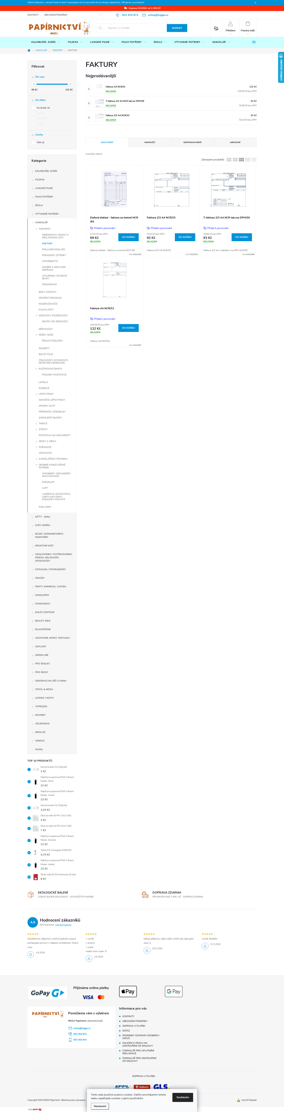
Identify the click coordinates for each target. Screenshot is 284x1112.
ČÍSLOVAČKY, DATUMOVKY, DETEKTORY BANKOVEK (53, 362)
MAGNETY (44, 348)
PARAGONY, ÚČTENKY (54, 255)
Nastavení (100, 1106)
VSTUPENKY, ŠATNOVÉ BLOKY (54, 277)
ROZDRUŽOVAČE (48, 303)
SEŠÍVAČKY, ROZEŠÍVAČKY (53, 315)
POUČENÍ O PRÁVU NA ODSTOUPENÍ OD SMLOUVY (137, 1044)
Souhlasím (183, 1097)
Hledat (177, 28)
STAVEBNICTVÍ (50, 261)
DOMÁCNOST (42, 603)
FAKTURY (47, 243)
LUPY (45, 488)
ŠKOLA (39, 205)
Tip (39, 123)
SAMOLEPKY (42, 595)
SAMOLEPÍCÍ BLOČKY (50, 417)
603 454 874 (80, 1034)
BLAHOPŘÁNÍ (42, 629)
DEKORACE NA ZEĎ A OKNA (50, 680)
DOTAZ (126, 1030)
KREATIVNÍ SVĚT (44, 545)
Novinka (42, 118)
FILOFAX (39, 179)
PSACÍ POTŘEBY (44, 196)
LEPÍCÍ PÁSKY (46, 394)
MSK (40, 142)
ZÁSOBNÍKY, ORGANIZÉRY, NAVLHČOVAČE (56, 475)
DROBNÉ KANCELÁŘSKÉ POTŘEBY (52, 466)
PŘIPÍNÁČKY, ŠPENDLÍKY (52, 411)
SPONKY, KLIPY (47, 405)
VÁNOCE (40, 740)
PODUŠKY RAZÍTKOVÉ (54, 374)
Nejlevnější (107, 142)
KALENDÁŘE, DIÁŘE (46, 171)
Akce (40, 113)
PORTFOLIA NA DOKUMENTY (55, 435)
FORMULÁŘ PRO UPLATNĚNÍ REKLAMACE (138, 1052)
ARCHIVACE (45, 453)
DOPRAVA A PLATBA (133, 1025)
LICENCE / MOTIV (44, 697)
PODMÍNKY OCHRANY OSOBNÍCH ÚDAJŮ (140, 1037)
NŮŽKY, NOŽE (46, 334)
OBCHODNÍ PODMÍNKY (56, 15)
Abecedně (235, 142)
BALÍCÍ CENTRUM (44, 612)
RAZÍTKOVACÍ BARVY (50, 368)
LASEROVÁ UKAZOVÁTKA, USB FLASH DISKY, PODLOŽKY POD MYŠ (56, 496)
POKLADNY (45, 507)
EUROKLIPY (48, 482)
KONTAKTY (33, 15)
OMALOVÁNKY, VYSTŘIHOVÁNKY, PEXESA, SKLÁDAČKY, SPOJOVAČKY (53, 557)
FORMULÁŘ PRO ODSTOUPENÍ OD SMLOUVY (139, 1060)
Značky (39, 749)
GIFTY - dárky (42, 516)
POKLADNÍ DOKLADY (53, 249)
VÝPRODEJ (41, 706)
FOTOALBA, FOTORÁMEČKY (50, 569)
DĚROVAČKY (46, 329)
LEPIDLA (43, 382)
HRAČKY (40, 578)
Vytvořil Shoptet (249, 1100)
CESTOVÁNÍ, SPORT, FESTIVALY (52, 638)
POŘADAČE (45, 447)
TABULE (43, 423)
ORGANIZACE (49, 284)
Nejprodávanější (192, 142)
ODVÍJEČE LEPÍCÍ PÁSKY (52, 399)
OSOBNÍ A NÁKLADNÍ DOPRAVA (54, 268)
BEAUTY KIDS (42, 620)
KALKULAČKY (46, 309)
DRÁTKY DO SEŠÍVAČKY (55, 321)
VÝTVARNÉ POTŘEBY (47, 213)
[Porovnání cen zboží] (34, 1109)
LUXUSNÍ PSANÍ (44, 188)
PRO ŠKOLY (41, 672)
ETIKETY (43, 429)
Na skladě (43, 107)
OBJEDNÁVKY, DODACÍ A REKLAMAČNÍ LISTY (55, 236)
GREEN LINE (41, 655)
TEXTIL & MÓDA (44, 689)
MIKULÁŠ (40, 732)
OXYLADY (40, 646)
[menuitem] (45, 42)
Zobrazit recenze (63, 924)
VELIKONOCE (42, 723)
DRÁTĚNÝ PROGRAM (50, 297)
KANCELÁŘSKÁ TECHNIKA (53, 458)
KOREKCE (44, 388)
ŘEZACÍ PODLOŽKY (52, 340)
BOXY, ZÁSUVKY (47, 292)
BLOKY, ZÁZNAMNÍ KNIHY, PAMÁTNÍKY (49, 535)
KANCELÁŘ (42, 222)
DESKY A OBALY (47, 441)
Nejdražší (149, 142)
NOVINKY (40, 715)
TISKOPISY (44, 228)
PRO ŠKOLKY (42, 663)
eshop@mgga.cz (82, 1028)
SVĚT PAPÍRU (42, 525)
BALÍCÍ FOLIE (46, 354)
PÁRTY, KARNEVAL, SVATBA (50, 586)
